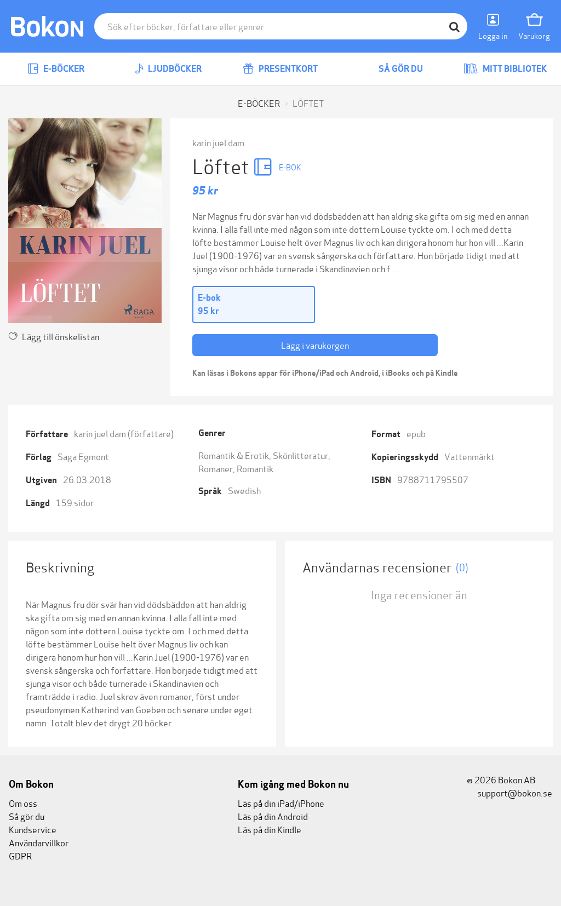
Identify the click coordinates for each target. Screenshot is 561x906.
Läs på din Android (273, 816)
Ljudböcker (174, 68)
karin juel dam (218, 142)
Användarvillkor (38, 842)
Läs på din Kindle (269, 829)
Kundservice (32, 829)
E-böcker (63, 68)
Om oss (23, 802)
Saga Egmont (83, 456)
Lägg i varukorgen (315, 345)
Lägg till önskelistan (60, 336)
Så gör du (400, 68)
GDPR (20, 855)
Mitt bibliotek (514, 68)
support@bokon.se (514, 792)
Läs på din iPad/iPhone (281, 802)
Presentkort (287, 68)
